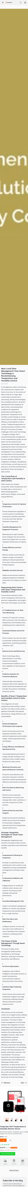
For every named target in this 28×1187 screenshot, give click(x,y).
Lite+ (3, 1140)
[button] (20, 2)
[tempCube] (9, 2)
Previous (7, 1082)
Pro (10, 1140)
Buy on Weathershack (7, 1153)
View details (14, 1170)
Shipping (2, 1150)
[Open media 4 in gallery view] (21, 1120)
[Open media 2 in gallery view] (11, 1120)
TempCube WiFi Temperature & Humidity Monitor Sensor (13, 1127)
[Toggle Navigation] (2, 2)
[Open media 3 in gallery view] (16, 1120)
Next (22, 1082)
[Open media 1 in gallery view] (7, 1120)
